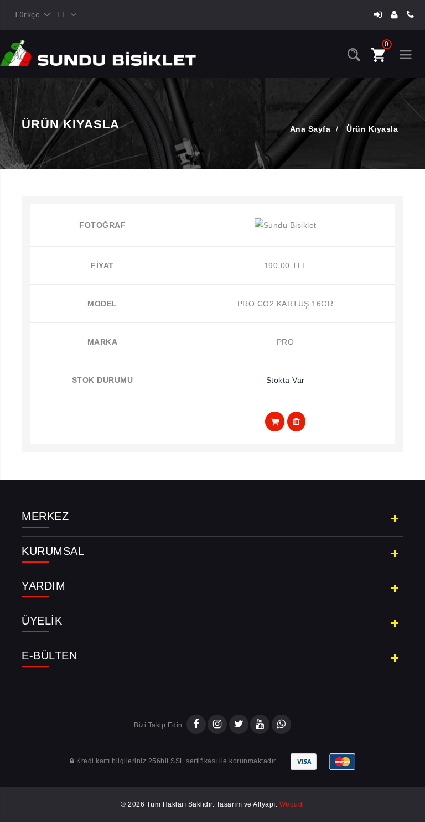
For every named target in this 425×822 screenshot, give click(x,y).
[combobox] (29, 15)
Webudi (291, 804)
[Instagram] (217, 725)
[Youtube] (259, 725)
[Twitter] (238, 725)
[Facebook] (196, 725)
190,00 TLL (285, 265)
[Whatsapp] (281, 725)
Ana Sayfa (310, 128)
